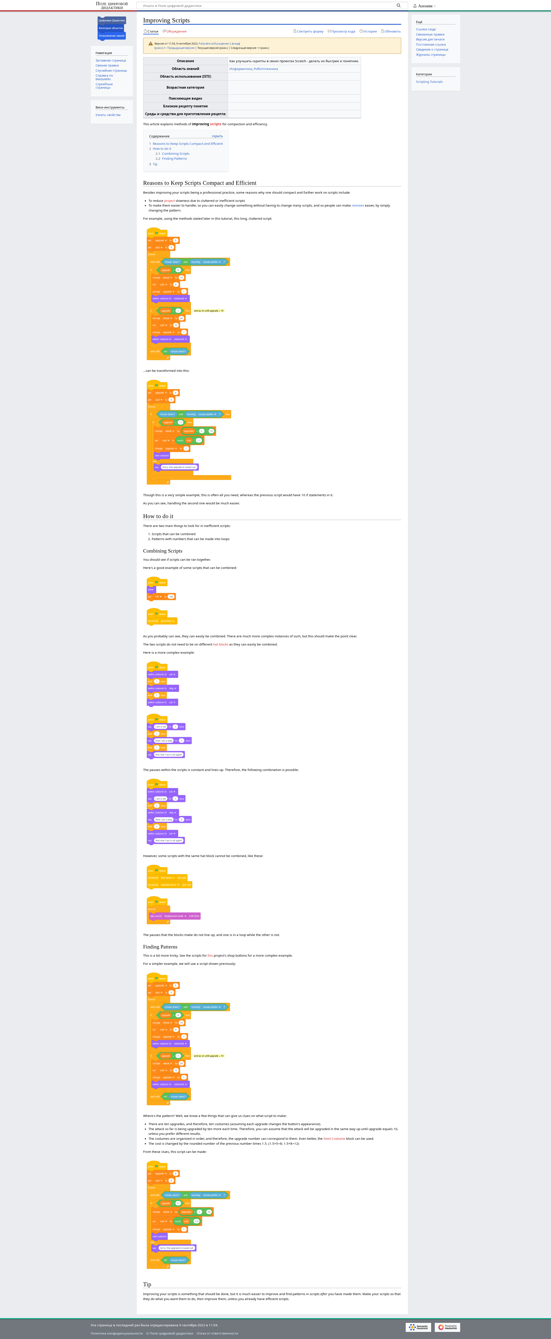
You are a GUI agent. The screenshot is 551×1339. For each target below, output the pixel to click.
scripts (215, 124)
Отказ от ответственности (217, 1333)
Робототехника (266, 68)
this (210, 955)
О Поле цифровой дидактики (169, 1333)
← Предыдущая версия (179, 48)
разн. (158, 48)
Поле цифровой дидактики (112, 6)
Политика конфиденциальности (117, 1333)
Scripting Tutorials (429, 82)
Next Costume (334, 1138)
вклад (235, 43)
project (169, 200)
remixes (358, 205)
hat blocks (220, 644)
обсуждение (220, 43)
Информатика (240, 68)
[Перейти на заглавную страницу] (112, 28)
